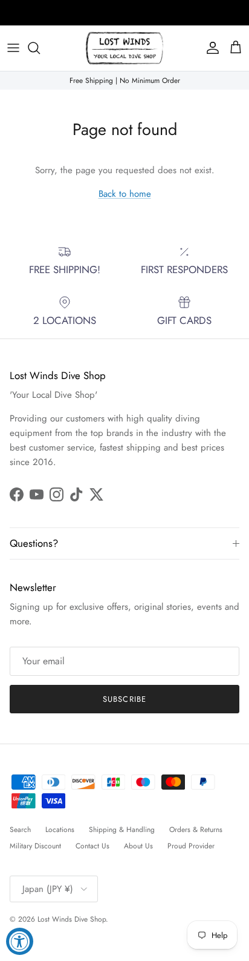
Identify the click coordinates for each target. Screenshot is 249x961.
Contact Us (92, 845)
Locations (59, 829)
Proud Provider (191, 845)
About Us (138, 845)
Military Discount (35, 845)
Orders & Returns (195, 829)
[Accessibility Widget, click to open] (19, 941)
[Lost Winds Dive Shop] (124, 48)
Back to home (125, 193)
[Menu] (13, 48)
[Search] (40, 48)
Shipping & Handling (122, 829)
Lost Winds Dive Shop (71, 919)
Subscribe (124, 699)
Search (20, 829)
